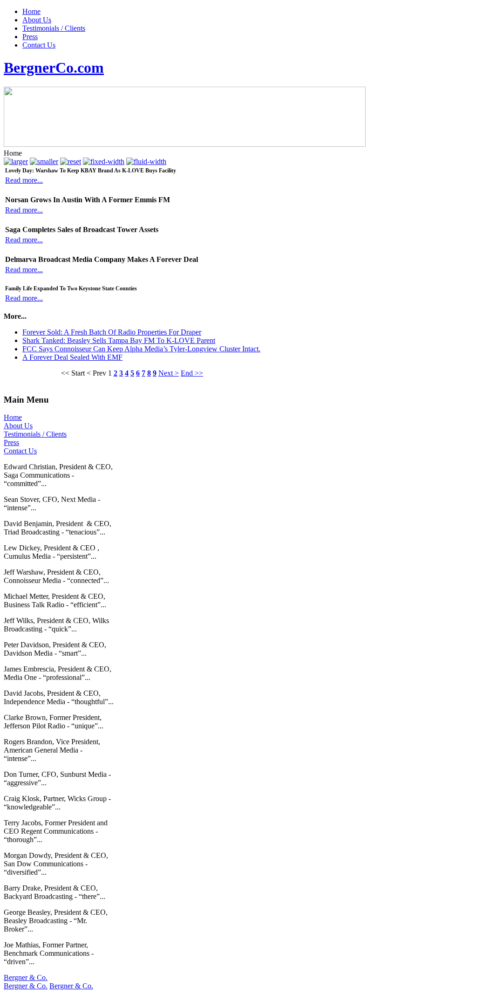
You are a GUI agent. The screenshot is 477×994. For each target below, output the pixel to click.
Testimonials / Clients (53, 28)
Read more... (24, 180)
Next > (168, 373)
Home (31, 11)
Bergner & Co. (26, 977)
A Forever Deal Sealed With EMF (72, 357)
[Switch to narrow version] (103, 161)
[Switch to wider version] (146, 161)
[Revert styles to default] (70, 161)
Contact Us (38, 45)
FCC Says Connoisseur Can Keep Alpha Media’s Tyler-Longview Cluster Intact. (141, 349)
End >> (192, 373)
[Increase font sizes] (16, 161)
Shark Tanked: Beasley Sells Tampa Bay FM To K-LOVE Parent (118, 340)
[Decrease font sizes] (44, 161)
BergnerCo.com (54, 67)
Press (30, 37)
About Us (36, 20)
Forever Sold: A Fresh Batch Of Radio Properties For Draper (111, 332)
